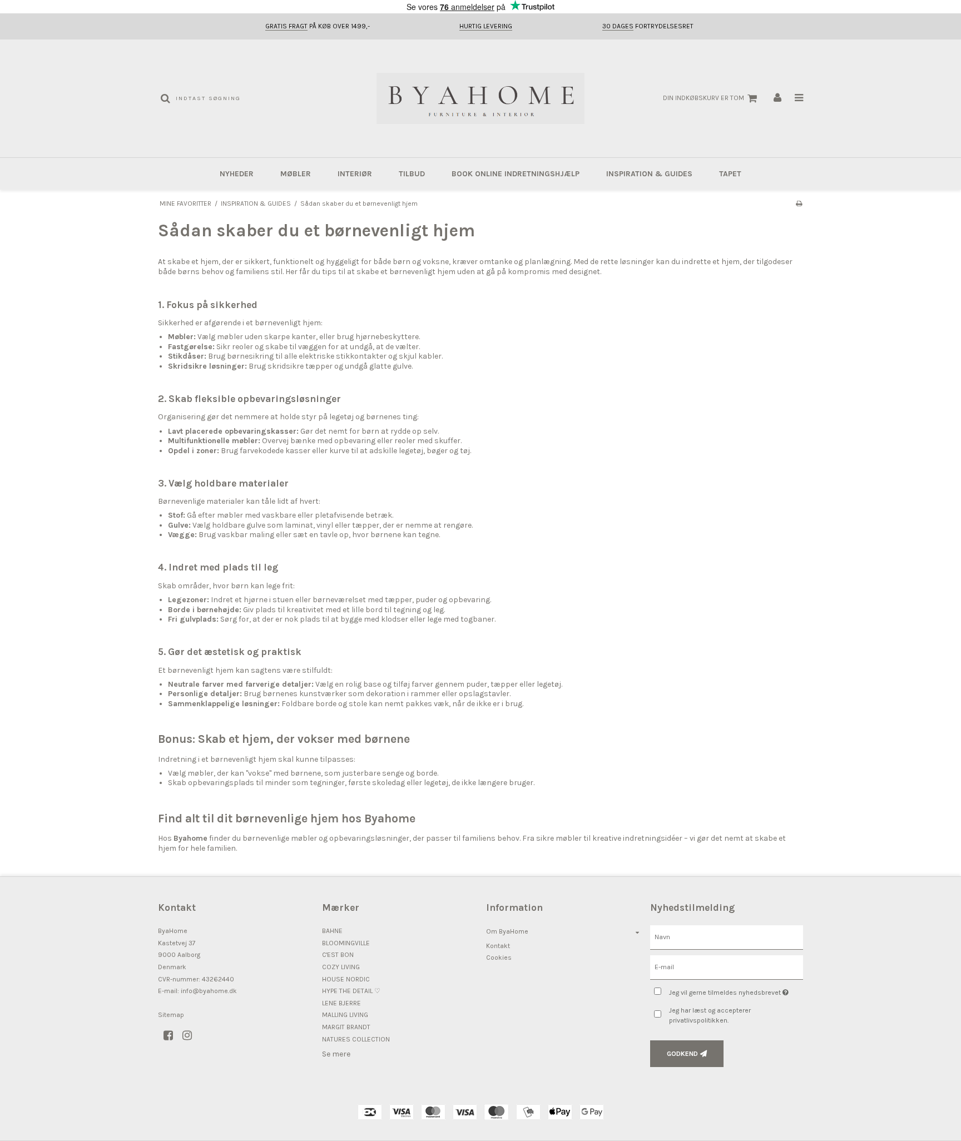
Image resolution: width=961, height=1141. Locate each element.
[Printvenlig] (799, 203)
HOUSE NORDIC (346, 979)
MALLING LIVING (345, 1015)
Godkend (682, 1054)
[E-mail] (726, 966)
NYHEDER (237, 173)
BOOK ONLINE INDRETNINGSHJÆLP (515, 173)
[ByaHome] (480, 98)
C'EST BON (338, 955)
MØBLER (295, 173)
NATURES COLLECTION (356, 1039)
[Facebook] (172, 1035)
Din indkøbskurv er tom (703, 98)
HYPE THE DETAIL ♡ (351, 991)
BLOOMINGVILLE (346, 943)
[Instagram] (191, 1035)
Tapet (730, 173)
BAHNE (332, 931)
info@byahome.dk (209, 991)
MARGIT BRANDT (346, 1027)
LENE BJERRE (341, 1003)
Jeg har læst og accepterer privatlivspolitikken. (710, 1015)
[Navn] (726, 937)
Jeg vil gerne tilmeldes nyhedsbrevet (736, 990)
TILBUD (412, 173)
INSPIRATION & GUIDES (649, 173)
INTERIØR (355, 173)
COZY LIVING (341, 967)
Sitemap (171, 1015)
